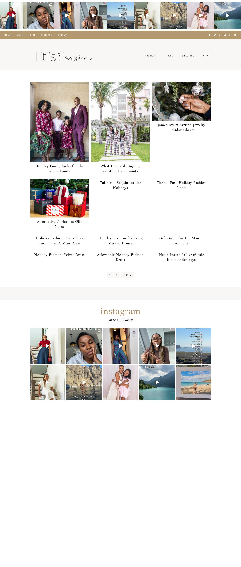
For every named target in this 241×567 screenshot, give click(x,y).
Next (127, 275)
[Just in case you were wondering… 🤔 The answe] (227, 15)
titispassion (126, 319)
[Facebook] (210, 31)
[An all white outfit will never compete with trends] (147, 15)
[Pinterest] (220, 31)
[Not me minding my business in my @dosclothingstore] (67, 15)
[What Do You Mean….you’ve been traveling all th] (40, 15)
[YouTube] (230, 31)
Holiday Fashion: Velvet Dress (59, 254)
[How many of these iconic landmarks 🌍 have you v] (120, 15)
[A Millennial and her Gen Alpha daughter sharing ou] (200, 15)
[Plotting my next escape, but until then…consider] (193, 382)
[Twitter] (215, 31)
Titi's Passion (63, 54)
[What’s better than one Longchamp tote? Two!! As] (93, 15)
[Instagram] (225, 31)
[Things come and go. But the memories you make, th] (174, 15)
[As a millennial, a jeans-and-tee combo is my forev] (13, 15)
